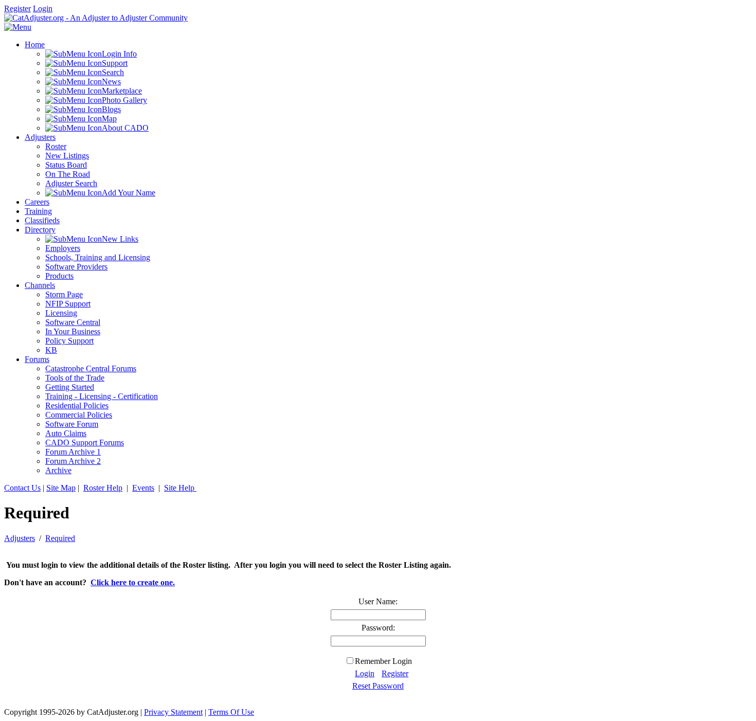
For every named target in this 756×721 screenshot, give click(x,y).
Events (143, 487)
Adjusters (19, 538)
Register (17, 8)
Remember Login (383, 661)
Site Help (180, 487)
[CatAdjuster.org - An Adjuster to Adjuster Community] (96, 17)
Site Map (61, 487)
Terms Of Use (231, 712)
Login (42, 8)
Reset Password (378, 685)
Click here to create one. (133, 582)
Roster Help (102, 487)
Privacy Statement (173, 712)
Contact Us (22, 487)
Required (60, 538)
